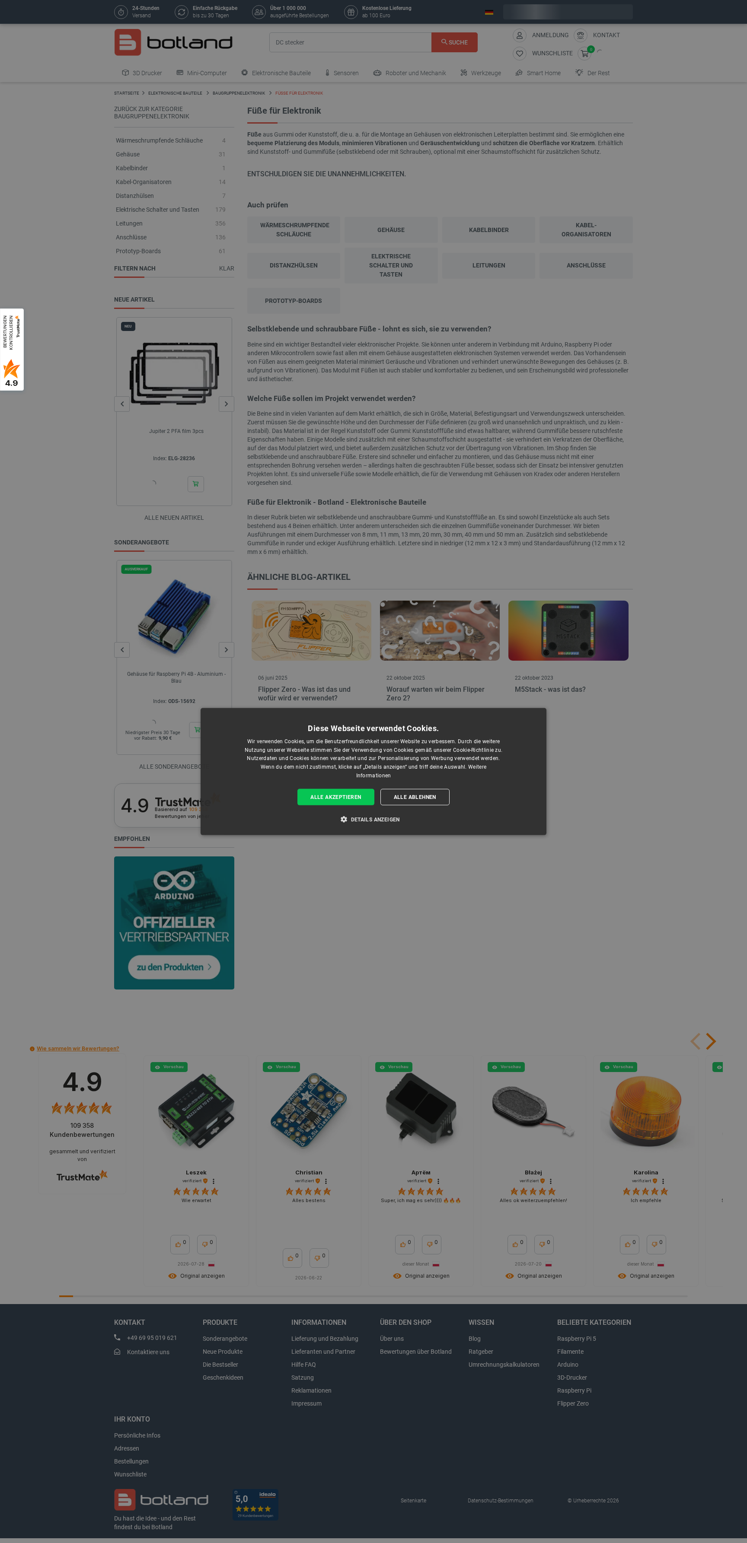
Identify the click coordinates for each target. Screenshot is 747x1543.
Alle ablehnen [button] (415, 797)
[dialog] (373, 771)
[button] (373, 819)
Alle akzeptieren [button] (335, 797)
